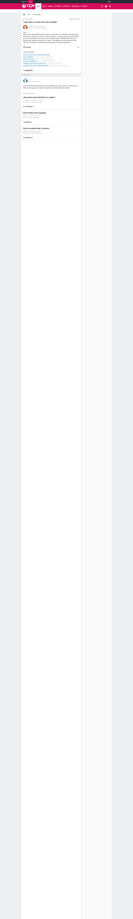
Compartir (28, 47)
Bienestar (66, 6)
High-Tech (24, 1)
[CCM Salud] (28, 6)
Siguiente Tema (73, 19)
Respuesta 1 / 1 (28, 75)
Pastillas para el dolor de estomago (34, 63)
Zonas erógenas (28, 57)
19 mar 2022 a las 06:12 (40, 28)
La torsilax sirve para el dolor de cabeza (35, 65)
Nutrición (58, 6)
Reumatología (37, 14)
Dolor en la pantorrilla (30, 61)
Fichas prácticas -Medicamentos (59, 65)
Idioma (109, 1)
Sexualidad (75, 6)
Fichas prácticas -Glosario (46, 61)
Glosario (84, 6)
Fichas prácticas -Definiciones (44, 59)
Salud (30, 1)
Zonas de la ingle (28, 59)
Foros (38, 6)
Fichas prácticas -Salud (54, 63)
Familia (50, 6)
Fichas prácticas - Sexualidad (43, 57)
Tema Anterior (29, 19)
